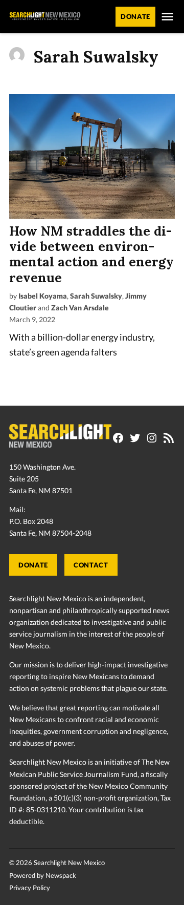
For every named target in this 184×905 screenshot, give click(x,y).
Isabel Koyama (42, 295)
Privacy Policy (29, 888)
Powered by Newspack (42, 875)
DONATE (135, 16)
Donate (33, 565)
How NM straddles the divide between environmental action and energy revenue (91, 254)
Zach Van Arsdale (80, 307)
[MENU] (167, 16)
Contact (91, 565)
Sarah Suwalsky (96, 295)
